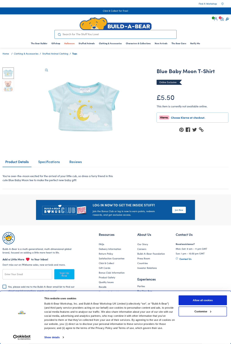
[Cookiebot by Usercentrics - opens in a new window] (22, 337)
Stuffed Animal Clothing (55, 53)
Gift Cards (104, 268)
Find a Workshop (208, 3)
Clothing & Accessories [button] (110, 43)
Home (6, 53)
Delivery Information (110, 249)
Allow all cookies (203, 300)
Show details (52, 337)
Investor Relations (147, 268)
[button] (215, 18)
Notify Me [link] (195, 43)
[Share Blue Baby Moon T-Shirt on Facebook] (189, 129)
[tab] (49, 163)
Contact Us (185, 259)
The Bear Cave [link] (178, 43)
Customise (200, 311)
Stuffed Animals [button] (87, 43)
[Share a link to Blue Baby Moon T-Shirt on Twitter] (195, 129)
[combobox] (118, 34)
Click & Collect (106, 263)
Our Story (142, 244)
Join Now (179, 210)
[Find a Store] (224, 3)
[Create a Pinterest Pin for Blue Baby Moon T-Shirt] (182, 129)
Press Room (143, 258)
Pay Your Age (144, 291)
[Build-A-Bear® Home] (116, 23)
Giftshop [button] (55, 43)
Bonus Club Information (112, 272)
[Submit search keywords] (59, 34)
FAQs (101, 244)
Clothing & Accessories (26, 53)
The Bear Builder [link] (39, 43)
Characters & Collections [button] (138, 43)
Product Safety (107, 277)
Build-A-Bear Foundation (151, 253)
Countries (142, 263)
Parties (141, 286)
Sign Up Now (64, 274)
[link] (69, 43)
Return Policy (106, 253)
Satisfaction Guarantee (111, 258)
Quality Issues (106, 282)
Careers (141, 249)
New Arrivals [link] (161, 43)
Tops (74, 53)
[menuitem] (39, 43)
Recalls (102, 286)
